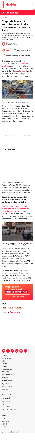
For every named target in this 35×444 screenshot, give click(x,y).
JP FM (4, 427)
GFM (3, 419)
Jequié (4, 392)
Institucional (6, 398)
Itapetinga (5, 389)
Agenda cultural (7, 369)
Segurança (12, 13)
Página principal (7, 384)
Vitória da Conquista (8, 395)
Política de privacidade (9, 409)
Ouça (7, 50)
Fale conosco (6, 407)
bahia (4, 307)
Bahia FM (5, 424)
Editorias (4, 355)
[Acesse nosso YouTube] (21, 351)
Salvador (22, 71)
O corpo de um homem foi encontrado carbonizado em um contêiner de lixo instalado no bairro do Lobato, (16, 208)
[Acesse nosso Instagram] (3, 351)
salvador (19, 307)
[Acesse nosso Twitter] (12, 351)
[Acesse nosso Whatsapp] (25, 351)
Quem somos (6, 401)
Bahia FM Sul (6, 421)
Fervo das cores (7, 374)
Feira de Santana (7, 386)
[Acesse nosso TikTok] (16, 351)
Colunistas (5, 377)
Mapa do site (6, 412)
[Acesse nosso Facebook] (8, 351)
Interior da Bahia (7, 381)
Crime (11, 307)
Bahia (3, 361)
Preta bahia (5, 372)
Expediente (5, 404)
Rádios (4, 415)
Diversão (4, 366)
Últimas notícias (7, 358)
